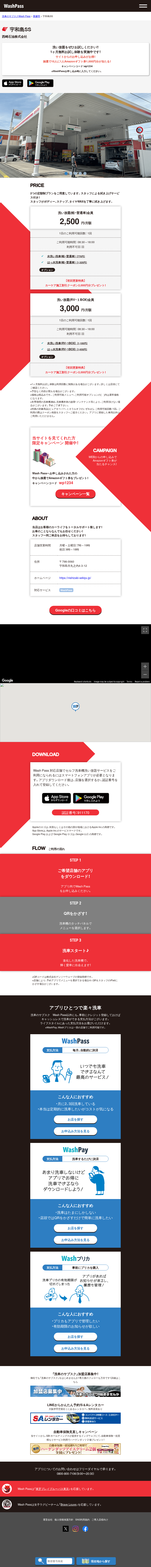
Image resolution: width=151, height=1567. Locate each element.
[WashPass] (14, 6)
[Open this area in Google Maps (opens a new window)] (7, 680)
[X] (66, 1529)
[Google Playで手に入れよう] (40, 83)
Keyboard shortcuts (82, 682)
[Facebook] (85, 1529)
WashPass (66, 590)
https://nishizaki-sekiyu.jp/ (75, 578)
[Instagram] (75, 1529)
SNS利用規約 (82, 1519)
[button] (66, 173)
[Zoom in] (145, 666)
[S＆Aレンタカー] (75, 1418)
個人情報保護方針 (63, 1519)
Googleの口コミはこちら (75, 610)
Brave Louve (68, 1504)
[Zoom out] (145, 674)
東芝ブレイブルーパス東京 (52, 1489)
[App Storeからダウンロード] (12, 83)
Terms (129, 682)
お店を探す (75, 1119)
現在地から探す (100, 1561)
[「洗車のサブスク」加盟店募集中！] (75, 1391)
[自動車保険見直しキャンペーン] (75, 1449)
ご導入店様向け (100, 1519)
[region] (75, 653)
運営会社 (47, 1519)
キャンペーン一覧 (75, 493)
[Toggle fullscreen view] (145, 630)
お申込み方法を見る (75, 1131)
